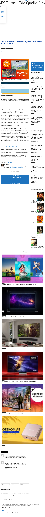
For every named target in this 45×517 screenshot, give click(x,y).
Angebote (2, 48)
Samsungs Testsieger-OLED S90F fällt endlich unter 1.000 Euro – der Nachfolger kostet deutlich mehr (37, 120)
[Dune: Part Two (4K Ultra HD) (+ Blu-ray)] (40, 222)
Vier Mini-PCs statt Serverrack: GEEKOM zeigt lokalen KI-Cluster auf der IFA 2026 (37, 168)
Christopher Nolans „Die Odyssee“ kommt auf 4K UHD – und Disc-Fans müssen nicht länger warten (37, 137)
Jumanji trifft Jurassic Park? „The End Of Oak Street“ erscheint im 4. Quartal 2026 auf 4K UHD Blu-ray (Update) (37, 98)
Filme (32, 82)
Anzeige (4, 380)
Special (23, 156)
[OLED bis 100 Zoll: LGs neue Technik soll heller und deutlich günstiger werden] (22, 301)
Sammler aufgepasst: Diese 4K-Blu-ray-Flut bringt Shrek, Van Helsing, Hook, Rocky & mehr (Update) (37, 78)
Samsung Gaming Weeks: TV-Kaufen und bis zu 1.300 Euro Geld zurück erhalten (15, 413)
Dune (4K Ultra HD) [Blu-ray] (36, 235)
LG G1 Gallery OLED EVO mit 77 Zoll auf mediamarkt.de (12, 104)
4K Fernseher (4, 315)
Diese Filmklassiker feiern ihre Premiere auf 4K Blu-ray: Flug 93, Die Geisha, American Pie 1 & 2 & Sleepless (37, 178)
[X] (25, 0)
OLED (10, 48)
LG (4, 48)
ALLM (6, 162)
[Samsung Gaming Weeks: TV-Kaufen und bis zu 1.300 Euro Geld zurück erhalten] (22, 398)
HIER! (20, 495)
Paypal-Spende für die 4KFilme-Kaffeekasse (16, 167)
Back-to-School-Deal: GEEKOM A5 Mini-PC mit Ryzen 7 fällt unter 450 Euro (14, 446)
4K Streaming (33, 162)
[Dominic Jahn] (2, 166)
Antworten (6, 458)
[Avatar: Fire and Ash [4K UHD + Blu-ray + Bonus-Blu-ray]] (40, 211)
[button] (34, 0)
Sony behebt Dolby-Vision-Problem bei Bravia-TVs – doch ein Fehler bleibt (37, 88)
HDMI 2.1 (10, 162)
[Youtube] (26, 0)
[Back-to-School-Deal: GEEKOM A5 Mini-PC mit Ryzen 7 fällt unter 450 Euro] (22, 430)
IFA (31, 171)
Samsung (7, 48)
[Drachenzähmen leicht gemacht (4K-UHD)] (34, 246)
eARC (8, 162)
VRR (11, 162)
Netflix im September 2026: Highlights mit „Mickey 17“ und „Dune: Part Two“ (36, 158)
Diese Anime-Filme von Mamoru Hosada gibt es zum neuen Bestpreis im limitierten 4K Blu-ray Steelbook (37, 109)
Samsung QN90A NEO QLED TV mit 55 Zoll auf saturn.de (13, 106)
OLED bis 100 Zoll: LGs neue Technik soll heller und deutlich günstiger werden (14, 316)
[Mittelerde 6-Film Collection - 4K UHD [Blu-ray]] (40, 200)
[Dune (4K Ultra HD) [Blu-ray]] (40, 234)
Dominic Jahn (5, 83)
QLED (12, 48)
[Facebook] (24, 0)
